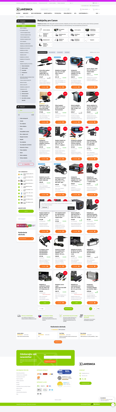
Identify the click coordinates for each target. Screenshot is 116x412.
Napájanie (22, 61)
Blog (17, 394)
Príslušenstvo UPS (23, 89)
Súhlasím (71, 208)
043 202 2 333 (84, 375)
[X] (83, 379)
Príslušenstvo (24, 72)
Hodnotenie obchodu (58, 327)
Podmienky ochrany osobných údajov (23, 386)
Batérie (23, 23)
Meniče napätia (25, 68)
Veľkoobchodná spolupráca (21, 392)
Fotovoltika (24, 70)
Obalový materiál (25, 93)
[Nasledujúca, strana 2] (94, 308)
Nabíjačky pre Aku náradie (25, 48)
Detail (45, 302)
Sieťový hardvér (25, 95)
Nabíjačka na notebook (24, 57)
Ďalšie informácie (48, 204)
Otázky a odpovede (61, 3)
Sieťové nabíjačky (23, 28)
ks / (26, 211)
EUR (96, 3)
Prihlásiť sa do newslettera (50, 361)
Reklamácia (18, 390)
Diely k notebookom (25, 65)
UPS (22, 74)
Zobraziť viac (58, 341)
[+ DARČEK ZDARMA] (44, 169)
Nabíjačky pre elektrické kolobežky (26, 45)
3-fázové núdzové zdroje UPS (25, 80)
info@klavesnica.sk (85, 373)
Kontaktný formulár (85, 383)
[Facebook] (80, 379)
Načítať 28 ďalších (68, 308)
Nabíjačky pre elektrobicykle (25, 43)
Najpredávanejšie (42, 52)
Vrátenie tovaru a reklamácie (31, 3)
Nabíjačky (24, 25)
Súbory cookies (19, 388)
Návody (17, 382)
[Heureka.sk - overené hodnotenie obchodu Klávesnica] (64, 384)
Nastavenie (44, 207)
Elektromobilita (25, 91)
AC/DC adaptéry (23, 41)
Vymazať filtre (27, 164)
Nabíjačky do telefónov (24, 52)
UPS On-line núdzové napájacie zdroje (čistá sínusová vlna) (27, 78)
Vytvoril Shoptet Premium (85, 404)
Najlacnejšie (52, 52)
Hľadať (68, 9)
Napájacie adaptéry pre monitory (26, 63)
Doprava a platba (52, 3)
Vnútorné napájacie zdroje (25, 32)
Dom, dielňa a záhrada (26, 98)
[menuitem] (19, 13)
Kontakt (17, 384)
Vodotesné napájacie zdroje (25, 34)
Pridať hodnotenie (22, 238)
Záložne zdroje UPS (23, 84)
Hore (42, 308)
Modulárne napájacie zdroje (25, 39)
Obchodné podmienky (20, 3)
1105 (98, 308)
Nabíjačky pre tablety (24, 50)
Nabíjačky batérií (23, 54)
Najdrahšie (60, 52)
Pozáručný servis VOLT (43, 3)
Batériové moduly (23, 82)
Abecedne (67, 52)
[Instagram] (85, 379)
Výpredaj (23, 100)
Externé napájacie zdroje (24, 37)
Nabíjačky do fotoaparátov (25, 59)
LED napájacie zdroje (24, 30)
